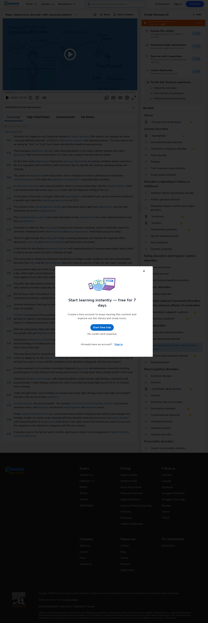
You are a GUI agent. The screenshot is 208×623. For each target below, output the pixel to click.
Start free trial (102, 327)
